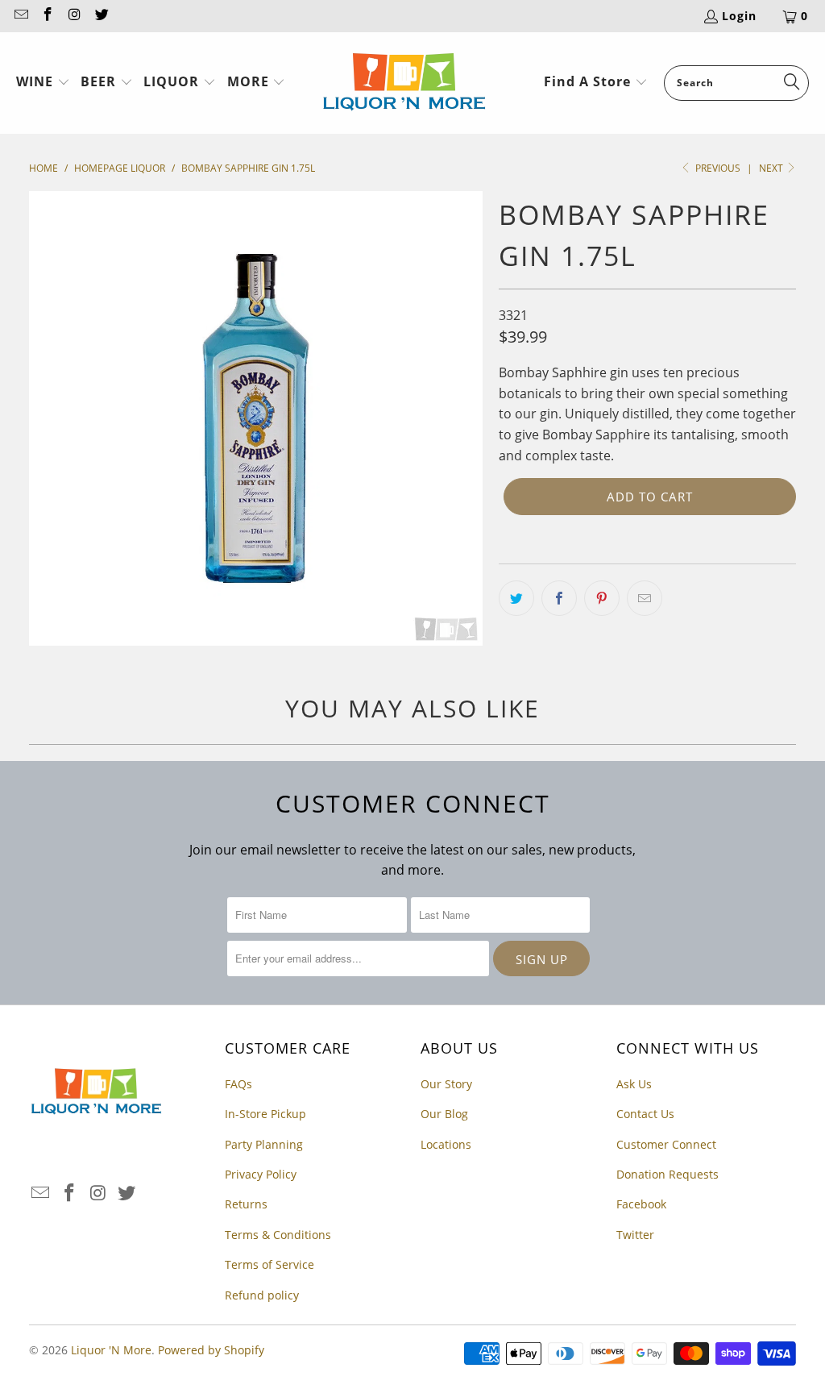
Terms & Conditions (278, 1234)
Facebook (641, 1204)
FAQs (238, 1084)
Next (772, 168)
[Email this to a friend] (644, 598)
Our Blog (444, 1113)
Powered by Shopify (211, 1350)
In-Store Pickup (265, 1113)
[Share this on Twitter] (516, 598)
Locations (446, 1144)
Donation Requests (667, 1174)
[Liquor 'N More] (404, 83)
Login (739, 15)
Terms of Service (269, 1264)
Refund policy (262, 1295)
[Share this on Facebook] (559, 598)
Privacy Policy (260, 1174)
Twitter (635, 1234)
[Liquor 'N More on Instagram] (74, 15)
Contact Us (645, 1113)
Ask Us (634, 1084)
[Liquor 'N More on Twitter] (101, 15)
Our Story (446, 1084)
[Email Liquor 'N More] (20, 15)
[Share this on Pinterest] (602, 598)
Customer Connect (666, 1144)
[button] (43, 83)
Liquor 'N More (111, 1350)
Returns (246, 1204)
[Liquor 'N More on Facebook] (47, 15)
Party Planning (264, 1144)
